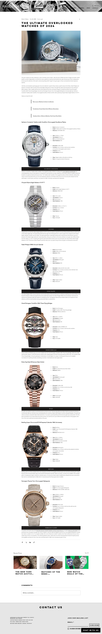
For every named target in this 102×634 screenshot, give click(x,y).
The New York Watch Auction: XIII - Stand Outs (24, 573)
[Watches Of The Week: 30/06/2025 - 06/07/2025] (51, 562)
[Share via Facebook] (22, 542)
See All (86, 553)
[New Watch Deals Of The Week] (76, 562)
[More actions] (79, 19)
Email (71, 622)
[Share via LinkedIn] (30, 542)
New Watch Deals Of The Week (75, 573)
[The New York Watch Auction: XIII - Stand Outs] (25, 562)
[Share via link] (34, 542)
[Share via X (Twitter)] (26, 542)
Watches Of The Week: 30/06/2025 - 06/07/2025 (50, 573)
